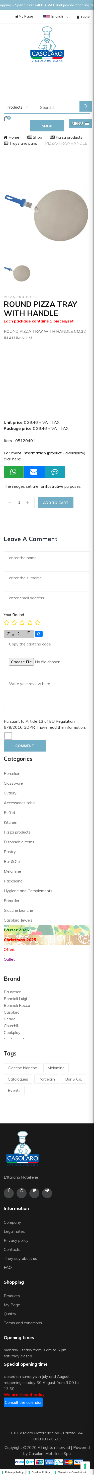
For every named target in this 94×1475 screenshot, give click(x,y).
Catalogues (18, 1079)
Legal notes (14, 1231)
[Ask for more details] (55, 472)
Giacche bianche (18, 910)
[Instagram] (22, 1193)
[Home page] (47, 44)
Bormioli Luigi (15, 998)
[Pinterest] (47, 1193)
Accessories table (20, 802)
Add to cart (55, 503)
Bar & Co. (12, 861)
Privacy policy (16, 1240)
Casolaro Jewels (18, 920)
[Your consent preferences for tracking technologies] (85, 1466)
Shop (37, 137)
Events (14, 1090)
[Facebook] (9, 1193)
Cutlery (10, 792)
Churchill (11, 1025)
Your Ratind (14, 614)
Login (85, 17)
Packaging (13, 880)
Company (12, 1222)
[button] (80, 123)
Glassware (13, 783)
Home (13, 137)
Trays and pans (22, 143)
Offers (9, 949)
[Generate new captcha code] (39, 634)
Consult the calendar (23, 1402)
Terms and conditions (23, 1322)
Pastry (10, 851)
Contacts (12, 1249)
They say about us (20, 1258)
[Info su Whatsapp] (14, 472)
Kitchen (10, 822)
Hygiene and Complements (28, 890)
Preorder (11, 900)
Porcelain (12, 773)
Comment (24, 746)
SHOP (47, 126)
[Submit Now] (34, 472)
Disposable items (19, 841)
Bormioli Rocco (17, 1005)
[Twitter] (34, 1193)
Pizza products (68, 137)
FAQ (8, 1267)
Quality (10, 1313)
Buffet (9, 812)
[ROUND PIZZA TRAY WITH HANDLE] (17, 272)
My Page (25, 16)
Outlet (9, 959)
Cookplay (12, 1032)
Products (14, 107)
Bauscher (12, 991)
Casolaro (12, 1012)
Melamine (12, 871)
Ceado (10, 1018)
